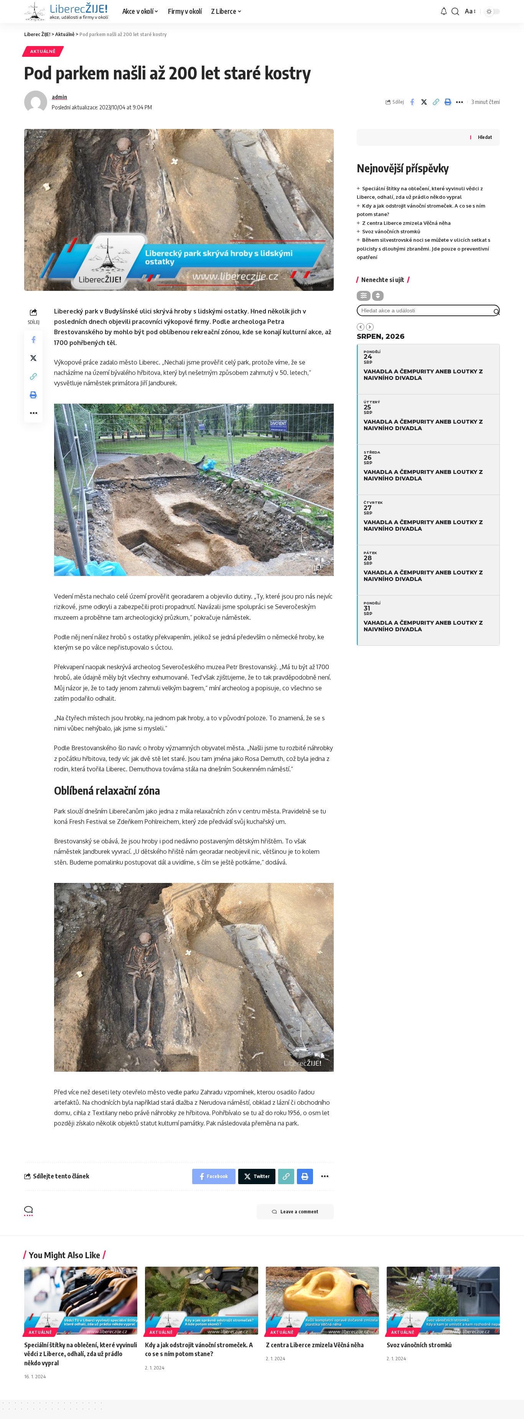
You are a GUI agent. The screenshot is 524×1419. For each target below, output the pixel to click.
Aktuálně (43, 51)
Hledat (485, 137)
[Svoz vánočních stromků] (443, 1301)
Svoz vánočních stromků (391, 231)
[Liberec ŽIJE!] (67, 11)
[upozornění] (444, 11)
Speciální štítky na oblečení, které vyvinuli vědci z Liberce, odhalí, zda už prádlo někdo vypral (80, 1353)
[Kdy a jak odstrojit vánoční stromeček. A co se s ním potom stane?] (201, 1301)
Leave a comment (299, 1211)
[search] (455, 11)
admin (59, 96)
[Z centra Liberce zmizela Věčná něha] (322, 1301)
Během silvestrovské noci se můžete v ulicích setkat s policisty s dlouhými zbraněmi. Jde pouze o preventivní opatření (423, 248)
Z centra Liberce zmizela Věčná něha (406, 223)
